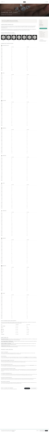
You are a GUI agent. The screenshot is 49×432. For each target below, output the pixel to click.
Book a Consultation (33, 388)
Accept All (46, 430)
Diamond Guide (5, 10)
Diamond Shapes (41, 22)
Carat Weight (40, 23)
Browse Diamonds (27, 388)
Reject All (38, 430)
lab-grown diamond (32, 365)
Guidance (2, 10)
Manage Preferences (42, 430)
